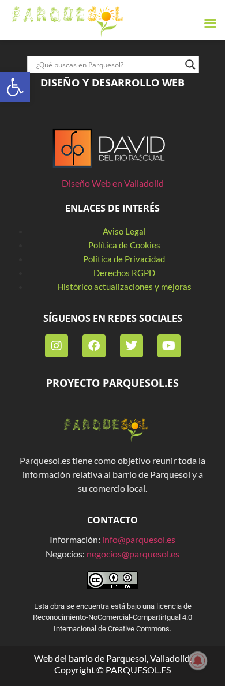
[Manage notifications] (198, 660)
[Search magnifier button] (190, 64)
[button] (15, 87)
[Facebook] (94, 345)
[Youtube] (169, 345)
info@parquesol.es (138, 539)
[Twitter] (131, 345)
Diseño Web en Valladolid (113, 183)
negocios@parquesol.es (133, 553)
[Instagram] (56, 345)
